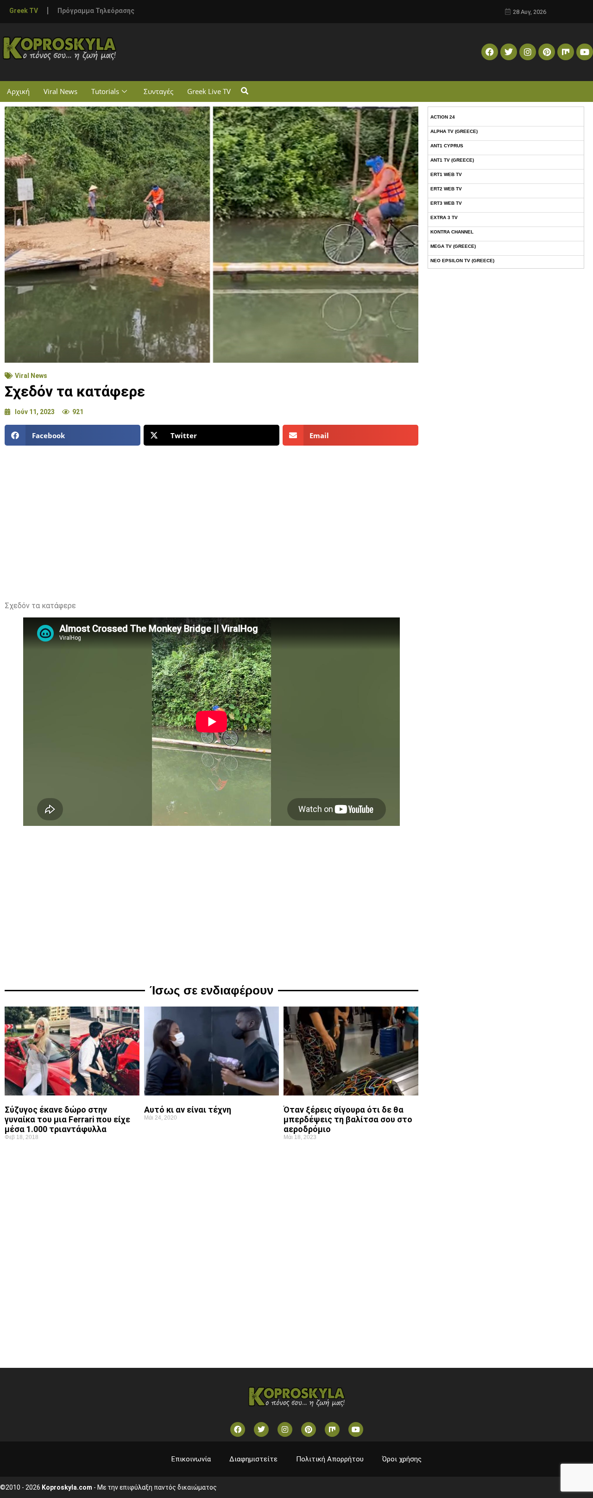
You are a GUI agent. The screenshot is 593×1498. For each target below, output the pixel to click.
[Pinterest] (546, 52)
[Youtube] (584, 52)
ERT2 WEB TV (446, 188)
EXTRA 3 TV (444, 217)
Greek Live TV (209, 91)
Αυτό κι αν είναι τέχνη (187, 1109)
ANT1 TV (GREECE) (452, 160)
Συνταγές (158, 91)
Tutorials (105, 91)
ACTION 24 (442, 117)
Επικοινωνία (191, 1459)
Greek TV (23, 10)
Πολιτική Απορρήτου (330, 1459)
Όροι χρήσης (402, 1459)
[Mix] (565, 52)
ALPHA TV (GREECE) (454, 131)
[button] (244, 91)
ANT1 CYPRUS (446, 145)
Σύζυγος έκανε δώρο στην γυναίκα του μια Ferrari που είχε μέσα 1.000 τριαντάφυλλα (67, 1119)
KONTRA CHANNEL (451, 231)
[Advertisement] (211, 520)
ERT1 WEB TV (446, 174)
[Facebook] (489, 52)
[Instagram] (527, 52)
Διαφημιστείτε (253, 1459)
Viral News (60, 91)
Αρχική (18, 91)
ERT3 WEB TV (446, 203)
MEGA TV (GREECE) (453, 246)
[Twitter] (508, 52)
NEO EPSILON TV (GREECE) (462, 260)
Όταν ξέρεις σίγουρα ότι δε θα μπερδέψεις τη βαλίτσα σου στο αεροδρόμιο (348, 1119)
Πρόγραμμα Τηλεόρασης (95, 10)
